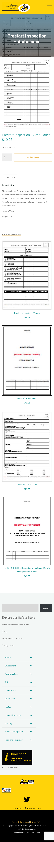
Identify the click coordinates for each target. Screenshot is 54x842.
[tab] (10, 177)
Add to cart (35, 157)
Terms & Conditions (20, 822)
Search (46, 607)
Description (10, 177)
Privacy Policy (36, 822)
